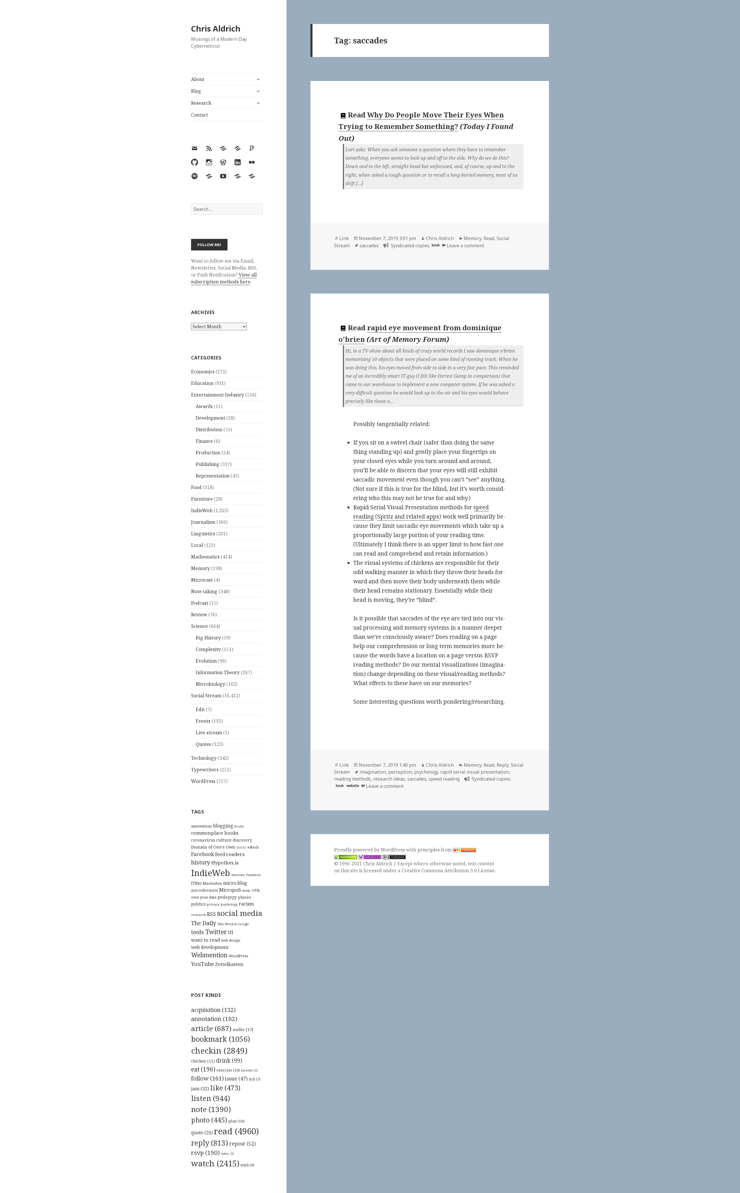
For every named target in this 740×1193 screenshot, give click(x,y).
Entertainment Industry (217, 395)
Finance (204, 441)
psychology (229, 904)
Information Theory (218, 672)
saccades (369, 245)
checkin (219, 1050)
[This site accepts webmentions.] (370, 856)
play (236, 1121)
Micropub (230, 890)
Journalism (203, 522)
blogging (223, 826)
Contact (199, 115)
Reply (502, 765)
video (227, 1154)
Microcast (202, 580)
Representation (213, 476)
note (211, 1109)
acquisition (213, 1010)
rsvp (205, 1152)
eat (203, 1069)
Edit (200, 709)
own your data (204, 897)
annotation (214, 1019)
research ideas (389, 779)
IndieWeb (201, 510)
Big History (208, 638)
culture (224, 840)
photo (209, 1119)
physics (244, 897)
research (198, 914)
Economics (202, 371)
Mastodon (212, 883)
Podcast (199, 603)
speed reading (444, 779)
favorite (249, 1070)
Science (199, 626)
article (211, 1028)
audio (243, 1029)
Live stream (209, 732)
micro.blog (235, 883)
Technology (204, 758)
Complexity (208, 649)
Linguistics (203, 533)
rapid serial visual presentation (474, 772)
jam (200, 1088)
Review (199, 614)
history (200, 862)
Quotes (203, 744)
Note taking (204, 591)
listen (210, 1098)
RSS (211, 914)
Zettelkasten (229, 964)
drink (229, 1060)
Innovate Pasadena (246, 875)
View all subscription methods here (224, 278)
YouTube (202, 963)
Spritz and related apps (408, 516)
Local (197, 545)
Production (208, 452)
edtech (253, 847)
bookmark (220, 1039)
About (197, 79)
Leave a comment (465, 245)
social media (239, 913)
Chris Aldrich (215, 28)
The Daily (203, 923)
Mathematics (205, 557)
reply (209, 1143)
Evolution (206, 661)
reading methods (352, 779)
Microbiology (210, 684)
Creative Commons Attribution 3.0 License (448, 870)
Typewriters (205, 769)
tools (197, 932)
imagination (373, 772)
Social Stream (206, 695)
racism (246, 904)
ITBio (196, 883)
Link (344, 238)
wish (247, 1165)
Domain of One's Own (213, 847)
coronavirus (203, 840)
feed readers (230, 854)
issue (236, 1078)
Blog (196, 91)
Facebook (202, 854)
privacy (213, 904)
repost (242, 1143)
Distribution (209, 429)
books (239, 826)
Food (196, 487)
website (353, 785)
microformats (204, 890)
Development (210, 418)
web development (210, 947)
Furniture (202, 499)
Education (202, 383)
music (246, 890)
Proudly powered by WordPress (370, 850)
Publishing (207, 464)
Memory (200, 568)
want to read (205, 939)
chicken (203, 1061)
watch (215, 1163)
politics (198, 904)
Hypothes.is (224, 862)
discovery (242, 840)
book (436, 245)
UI (230, 932)
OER (256, 890)
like (225, 1087)
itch (254, 1079)
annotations (201, 826)
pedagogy (227, 897)
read (236, 1131)
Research (201, 103)
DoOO (241, 847)
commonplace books (214, 832)
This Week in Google (233, 924)
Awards (204, 406)
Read (489, 238)
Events (203, 721)
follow (207, 1078)
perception (400, 772)
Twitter (216, 932)
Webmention (209, 955)
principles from (435, 850)
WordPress (203, 781)
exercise (228, 1070)
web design (230, 940)
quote (202, 1132)
